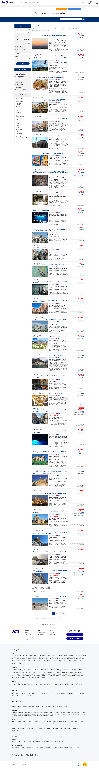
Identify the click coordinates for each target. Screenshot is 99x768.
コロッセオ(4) (19, 77)
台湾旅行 (39, 655)
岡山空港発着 (44, 714)
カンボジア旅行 (31, 657)
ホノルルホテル (15, 683)
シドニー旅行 (23, 660)
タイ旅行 (65, 655)
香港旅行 (43, 655)
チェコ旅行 (76, 658)
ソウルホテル (34, 683)
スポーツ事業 (14, 749)
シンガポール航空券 (73, 669)
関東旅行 (33, 706)
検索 (23, 63)
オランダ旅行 (63, 658)
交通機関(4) (19, 125)
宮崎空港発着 (26, 715)
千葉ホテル (36, 721)
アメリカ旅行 (70, 660)
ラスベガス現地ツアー (71, 693)
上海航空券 (42, 669)
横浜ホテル (41, 721)
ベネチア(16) (45, 28)
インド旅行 (44, 657)
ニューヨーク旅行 (31, 661)
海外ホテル (14, 681)
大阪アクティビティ (67, 728)
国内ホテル (14, 719)
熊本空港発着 (20, 715)
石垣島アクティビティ (24, 728)
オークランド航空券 (29, 677)
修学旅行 (72, 747)
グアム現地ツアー (32, 692)
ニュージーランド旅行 (46, 660)
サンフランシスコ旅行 (23, 661)
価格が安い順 (48, 30)
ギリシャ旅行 (81, 658)
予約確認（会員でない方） (74, 8)
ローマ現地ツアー (30, 695)
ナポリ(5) (68, 28)
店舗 (85, 2)
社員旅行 (29, 747)
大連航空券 (53, 669)
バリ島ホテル (32, 684)
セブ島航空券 (14, 670)
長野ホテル (51, 721)
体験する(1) (18, 131)
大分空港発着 (14, 715)
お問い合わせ (54, 624)
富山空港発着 (14, 714)
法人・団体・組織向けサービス (19, 745)
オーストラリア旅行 (16, 660)
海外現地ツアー (15, 690)
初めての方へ (52, 632)
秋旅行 (34, 741)
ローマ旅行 (68, 657)
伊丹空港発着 (26, 714)
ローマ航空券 (59, 674)
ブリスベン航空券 (80, 675)
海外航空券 (14, 667)
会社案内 (26, 632)
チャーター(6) (20, 120)
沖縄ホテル (56, 723)
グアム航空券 (24, 672)
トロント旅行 (57, 661)
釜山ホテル (40, 683)
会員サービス (90, 3)
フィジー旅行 (53, 660)
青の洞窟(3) (18, 81)
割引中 (18, 46)
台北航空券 (32, 669)
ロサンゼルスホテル (48, 684)
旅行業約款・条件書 (41, 632)
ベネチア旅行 (78, 657)
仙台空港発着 (57, 712)
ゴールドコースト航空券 (71, 675)
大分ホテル (45, 723)
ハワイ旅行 (14, 655)
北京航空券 (47, 669)
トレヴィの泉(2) (19, 84)
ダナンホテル (20, 684)
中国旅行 (53, 655)
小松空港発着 (82, 712)
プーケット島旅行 (71, 655)
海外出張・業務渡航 (16, 747)
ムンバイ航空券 (72, 670)
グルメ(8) (18, 115)
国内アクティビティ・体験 (17, 727)
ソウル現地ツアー (69, 692)
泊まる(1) (18, 127)
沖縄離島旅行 (19, 706)
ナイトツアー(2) (20, 106)
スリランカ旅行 (50, 657)
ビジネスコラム (34, 749)
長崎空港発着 (82, 714)
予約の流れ (46, 624)
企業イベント (42, 747)
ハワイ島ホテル (22, 683)
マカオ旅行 (49, 655)
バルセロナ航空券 (25, 675)
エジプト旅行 (79, 661)
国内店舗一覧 (31, 755)
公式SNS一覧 (52, 636)
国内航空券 (14, 710)
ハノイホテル (14, 684)
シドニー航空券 (56, 675)
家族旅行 (43, 741)
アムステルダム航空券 (41, 675)
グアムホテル (28, 683)
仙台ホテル (30, 721)
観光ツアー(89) (19, 98)
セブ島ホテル (26, 684)
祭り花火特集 (61, 741)
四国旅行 (60, 706)
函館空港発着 (39, 712)
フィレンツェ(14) (60, 28)
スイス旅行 (39, 658)
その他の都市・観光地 (21, 89)
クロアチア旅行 (70, 658)
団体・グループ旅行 (35, 747)
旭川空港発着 (33, 712)
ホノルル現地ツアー (16, 692)
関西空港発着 (20, 714)
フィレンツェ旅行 (15, 658)
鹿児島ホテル (50, 723)
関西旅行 (49, 706)
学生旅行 (48, 741)
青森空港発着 (45, 712)
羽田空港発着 (14, 712)
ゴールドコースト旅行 (36, 660)
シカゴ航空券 (71, 672)
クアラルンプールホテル (72, 683)
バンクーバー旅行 (51, 661)
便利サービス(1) (19, 136)
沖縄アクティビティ (15, 728)
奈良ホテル (82, 721)
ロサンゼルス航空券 (31, 672)
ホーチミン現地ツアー (16, 693)
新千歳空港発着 (27, 712)
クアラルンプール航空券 (42, 670)
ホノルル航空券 (79, 670)
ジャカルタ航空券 (59, 670)
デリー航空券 (65, 670)
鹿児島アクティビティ (16, 730)
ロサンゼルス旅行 (77, 660)
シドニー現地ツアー (52, 693)
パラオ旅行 (30, 655)
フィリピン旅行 (78, 655)
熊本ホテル (40, 723)
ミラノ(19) (18, 79)
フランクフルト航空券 (73, 674)
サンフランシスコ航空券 (41, 672)
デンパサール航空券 (51, 670)
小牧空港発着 (76, 712)
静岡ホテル (46, 721)
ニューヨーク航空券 (64, 672)
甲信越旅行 (38, 706)
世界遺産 (56, 741)
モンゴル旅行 (56, 657)
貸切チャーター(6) (20, 119)
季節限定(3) (19, 104)
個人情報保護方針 (41, 634)
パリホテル (62, 684)
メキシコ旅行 (63, 661)
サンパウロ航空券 (30, 674)
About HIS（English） (29, 637)
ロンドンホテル (68, 684)
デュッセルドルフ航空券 (16, 675)
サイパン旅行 (24, 655)
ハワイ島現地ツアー (24, 692)
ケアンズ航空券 (63, 675)
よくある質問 (52, 634)
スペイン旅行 (57, 658)
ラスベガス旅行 (15, 661)
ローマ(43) (18, 73)
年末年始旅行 (38, 741)
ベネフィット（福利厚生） (59, 747)
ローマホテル (74, 684)
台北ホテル (45, 683)
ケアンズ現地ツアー (32, 693)
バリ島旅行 (14, 657)
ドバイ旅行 (69, 661)
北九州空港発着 (76, 714)
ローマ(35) (38, 28)
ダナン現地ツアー (24, 693)
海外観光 (52, 741)
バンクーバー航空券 (16, 674)
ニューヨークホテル (39, 684)
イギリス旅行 (28, 658)
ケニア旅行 (14, 663)
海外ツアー (14, 653)
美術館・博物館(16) (21, 101)
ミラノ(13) (52, 28)
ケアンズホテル (15, 686)
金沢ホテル (56, 721)
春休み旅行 (14, 741)
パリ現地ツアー (23, 695)
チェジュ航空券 (26, 669)
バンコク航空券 (58, 669)
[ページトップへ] (86, 628)
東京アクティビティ (50, 728)
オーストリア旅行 (45, 658)
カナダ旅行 (44, 661)
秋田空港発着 (51, 712)
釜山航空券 (20, 669)
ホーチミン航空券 (21, 670)
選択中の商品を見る (61, 8)
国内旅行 (15, 701)
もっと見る (75, 28)
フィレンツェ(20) (20, 76)
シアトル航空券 (57, 672)
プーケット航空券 (65, 669)
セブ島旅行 (84, 655)
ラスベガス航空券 (49, 672)
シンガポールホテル (56, 683)
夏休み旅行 (29, 741)
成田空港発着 (20, 712)
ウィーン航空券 (49, 675)
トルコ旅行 (74, 661)
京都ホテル (67, 721)
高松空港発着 (50, 714)
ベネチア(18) (19, 82)
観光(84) (19, 99)
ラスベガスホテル (56, 684)
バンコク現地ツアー (47, 692)
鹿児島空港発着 (33, 715)
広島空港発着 (38, 714)
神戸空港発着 (32, 714)
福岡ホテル (30, 723)
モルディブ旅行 (64, 660)
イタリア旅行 (62, 657)
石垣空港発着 (45, 715)
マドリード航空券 (33, 675)
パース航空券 (14, 677)
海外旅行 (15, 650)
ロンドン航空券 (48, 674)
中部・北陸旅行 (44, 706)
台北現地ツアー (62, 692)
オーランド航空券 (78, 672)
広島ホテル (19, 723)
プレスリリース (28, 634)
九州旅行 (65, 706)
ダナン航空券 (34, 670)
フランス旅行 (22, 658)
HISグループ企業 (28, 636)
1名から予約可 (20, 47)
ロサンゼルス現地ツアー (61, 693)
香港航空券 (37, 669)
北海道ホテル (19, 721)
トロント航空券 (23, 674)
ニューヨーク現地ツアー (80, 693)
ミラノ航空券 (65, 674)
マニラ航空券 (80, 669)
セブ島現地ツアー (55, 692)
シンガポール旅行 (59, 655)
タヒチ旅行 (59, 660)
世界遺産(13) (20, 103)
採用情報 (26, 639)
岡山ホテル (14, 723)
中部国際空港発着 (69, 712)
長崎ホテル (35, 723)
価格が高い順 (42, 30)
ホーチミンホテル (81, 683)
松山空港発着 (56, 714)
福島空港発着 (63, 712)
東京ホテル (14, 721)
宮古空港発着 (51, 715)
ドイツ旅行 (34, 658)
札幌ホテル (25, 721)
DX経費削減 (67, 747)
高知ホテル (25, 723)
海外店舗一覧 (17, 755)
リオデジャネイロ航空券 (39, 674)
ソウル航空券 (14, 669)
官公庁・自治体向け (22, 749)
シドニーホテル (81, 684)
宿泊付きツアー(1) (21, 129)
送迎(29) (18, 110)
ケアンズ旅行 (29, 660)
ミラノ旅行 (73, 657)
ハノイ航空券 (28, 670)
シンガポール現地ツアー (78, 692)
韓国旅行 (35, 655)
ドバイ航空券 (36, 677)
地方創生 (28, 749)
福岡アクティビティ (75, 728)
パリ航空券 (54, 674)
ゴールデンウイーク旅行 (21, 741)
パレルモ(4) (18, 87)
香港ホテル (50, 683)
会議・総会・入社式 (49, 747)
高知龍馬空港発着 (63, 714)
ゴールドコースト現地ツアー (42, 693)
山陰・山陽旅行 (55, 706)
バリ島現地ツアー (39, 692)
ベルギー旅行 (51, 658)
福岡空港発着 (69, 714)
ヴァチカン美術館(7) (20, 74)
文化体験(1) (19, 133)
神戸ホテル (77, 721)
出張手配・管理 (23, 747)
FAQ (50, 624)
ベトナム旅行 (19, 657)
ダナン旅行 (25, 657)
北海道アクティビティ (42, 728)
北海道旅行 (25, 706)
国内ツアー (14, 705)
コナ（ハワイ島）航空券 (16, 672)
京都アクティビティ (59, 728)
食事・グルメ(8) (20, 116)
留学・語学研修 (77, 747)
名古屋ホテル (61, 721)
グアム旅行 (19, 655)
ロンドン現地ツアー (16, 695)
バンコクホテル (64, 683)
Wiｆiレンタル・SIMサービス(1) (23, 138)
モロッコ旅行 (19, 663)
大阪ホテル (72, 721)
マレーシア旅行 (38, 657)
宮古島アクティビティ (33, 728)
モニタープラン (20, 49)
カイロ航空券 (42, 677)
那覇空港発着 (39, 715)
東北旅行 (29, 706)
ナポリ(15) (18, 85)
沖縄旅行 (14, 706)
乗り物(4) (18, 123)
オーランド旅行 (38, 661)
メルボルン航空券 (21, 677)
